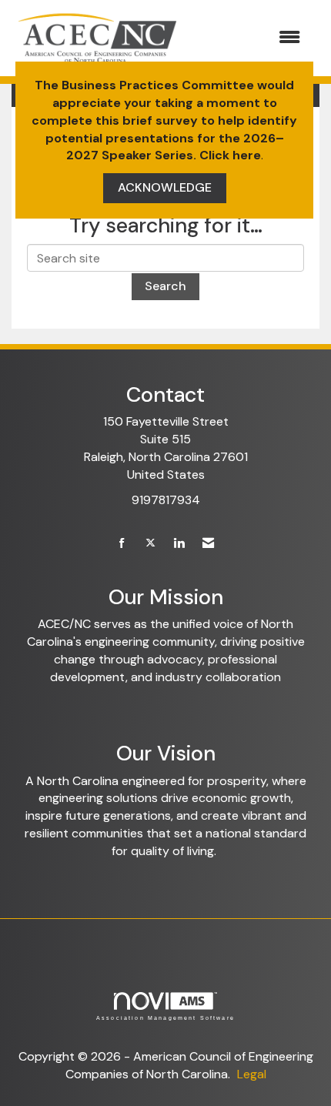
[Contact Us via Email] (208, 544)
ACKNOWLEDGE (165, 187)
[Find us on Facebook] (122, 544)
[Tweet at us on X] (150, 544)
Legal (251, 1074)
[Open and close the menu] (249, 38)
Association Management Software (165, 1017)
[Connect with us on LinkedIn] (179, 544)
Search (165, 286)
